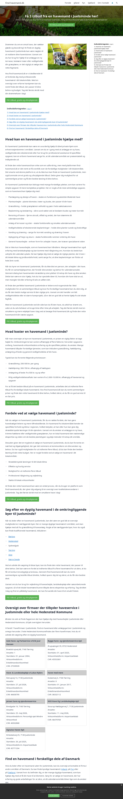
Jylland (76, 3)
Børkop (11, 536)
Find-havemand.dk (14, 2)
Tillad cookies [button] (54, 795)
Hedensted (13, 541)
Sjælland (91, 3)
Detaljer (80, 792)
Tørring (11, 550)
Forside (68, 3)
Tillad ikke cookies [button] (67, 795)
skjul (29, 109)
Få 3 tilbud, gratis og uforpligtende (61, 25)
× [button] (121, 785)
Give (10, 555)
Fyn (83, 3)
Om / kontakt (103, 3)
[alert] (61, 791)
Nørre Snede (14, 559)
